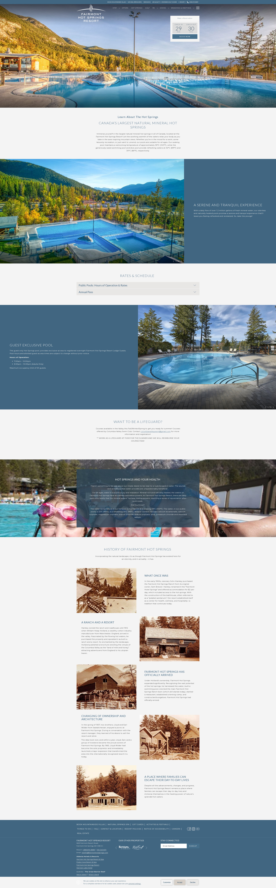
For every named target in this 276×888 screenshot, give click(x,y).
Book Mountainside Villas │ (92, 825)
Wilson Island (94, 874)
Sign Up (193, 846)
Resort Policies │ (134, 829)
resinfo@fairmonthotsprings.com (95, 852)
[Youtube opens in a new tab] (197, 829)
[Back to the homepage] (91, 13)
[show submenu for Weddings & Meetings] (194, 8)
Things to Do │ (85, 829)
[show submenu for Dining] (169, 8)
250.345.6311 (101, 850)
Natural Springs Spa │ (119, 824)
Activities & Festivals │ (158, 824)
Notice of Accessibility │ (157, 829)
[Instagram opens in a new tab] (193, 829)
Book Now (185, 36)
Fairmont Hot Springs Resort (88, 865)
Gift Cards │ (138, 825)
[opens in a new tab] (124, 847)
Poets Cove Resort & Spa (87, 862)
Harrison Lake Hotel (84, 868)
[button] (178, 28)
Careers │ (177, 829)
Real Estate (83, 833)
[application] (138, 882)
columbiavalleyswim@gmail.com (156, 431)
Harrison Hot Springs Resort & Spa (90, 859)
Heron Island (82, 874)
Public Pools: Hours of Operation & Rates (103, 285)
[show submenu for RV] (157, 8)
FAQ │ (97, 829)
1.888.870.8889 (193, 2)
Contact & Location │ (112, 829)
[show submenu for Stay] (119, 8)
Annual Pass (86, 292)
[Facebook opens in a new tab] (189, 829)
